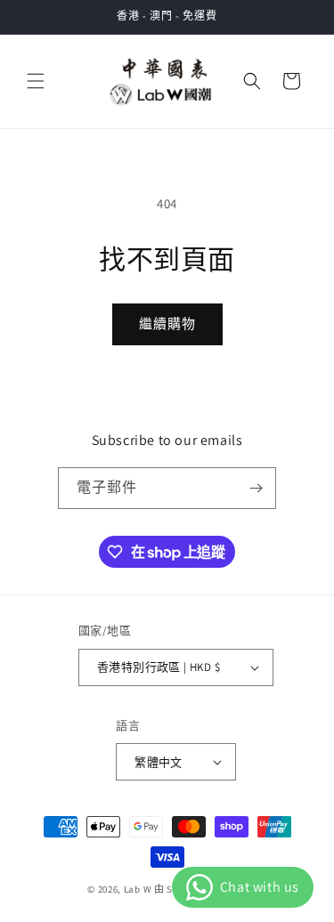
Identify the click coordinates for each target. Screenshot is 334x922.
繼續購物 (167, 323)
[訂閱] (255, 488)
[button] (35, 81)
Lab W (138, 889)
